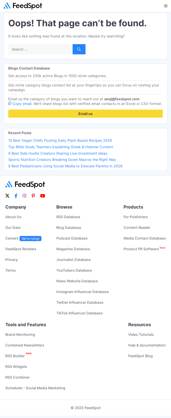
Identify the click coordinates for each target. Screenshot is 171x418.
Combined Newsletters (24, 345)
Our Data (12, 227)
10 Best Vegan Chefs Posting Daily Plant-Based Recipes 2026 (60, 140)
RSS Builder (18, 356)
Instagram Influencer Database (82, 291)
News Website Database (77, 281)
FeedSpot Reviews (20, 249)
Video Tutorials (141, 334)
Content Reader (137, 227)
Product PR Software (144, 249)
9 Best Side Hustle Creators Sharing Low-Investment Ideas (57, 153)
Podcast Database (72, 238)
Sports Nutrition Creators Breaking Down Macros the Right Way (62, 159)
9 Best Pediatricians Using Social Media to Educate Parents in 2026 (65, 166)
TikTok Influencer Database (79, 313)
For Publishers (136, 217)
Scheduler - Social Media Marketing (35, 388)
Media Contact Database (145, 238)
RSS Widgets (16, 366)
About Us (13, 217)
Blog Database (68, 227)
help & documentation (147, 345)
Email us (85, 113)
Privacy (11, 259)
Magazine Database (73, 249)
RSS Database (68, 217)
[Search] (79, 49)
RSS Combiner (17, 377)
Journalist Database (73, 259)
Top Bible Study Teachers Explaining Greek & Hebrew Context (60, 147)
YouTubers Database (74, 270)
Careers (22, 238)
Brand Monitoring (20, 334)
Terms (10, 270)
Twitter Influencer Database (79, 302)
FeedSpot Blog (140, 356)
